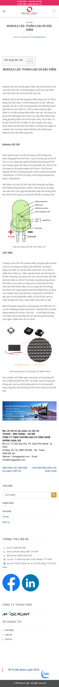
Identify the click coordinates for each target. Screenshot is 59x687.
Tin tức (29, 22)
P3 (46, 309)
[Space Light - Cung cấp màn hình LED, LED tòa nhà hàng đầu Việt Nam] (30, 11)
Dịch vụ (5, 522)
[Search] (54, 11)
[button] (4, 11)
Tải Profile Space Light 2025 (23, 669)
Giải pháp (6, 511)
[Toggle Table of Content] (28, 61)
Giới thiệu (9, 630)
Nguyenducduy (39, 37)
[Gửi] (54, 494)
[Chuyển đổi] (55, 516)
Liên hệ (8, 634)
